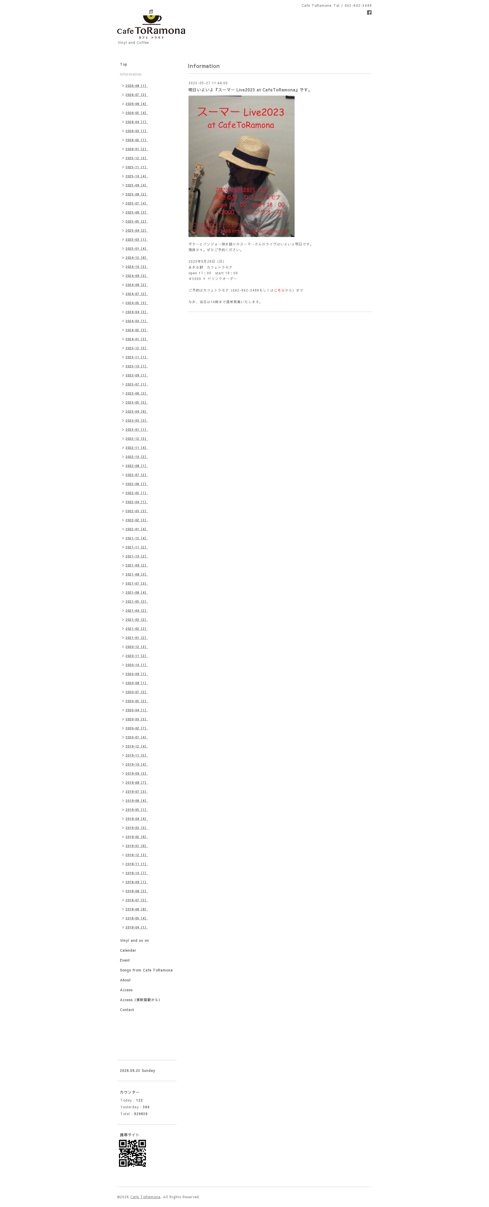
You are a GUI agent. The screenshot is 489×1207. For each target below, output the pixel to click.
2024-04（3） (137, 312)
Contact (127, 1009)
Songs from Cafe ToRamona (146, 970)
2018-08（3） (137, 891)
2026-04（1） (137, 122)
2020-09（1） (137, 674)
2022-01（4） (137, 529)
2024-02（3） (137, 330)
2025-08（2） (137, 194)
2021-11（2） (137, 547)
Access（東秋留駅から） (141, 999)
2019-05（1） (137, 809)
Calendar (128, 950)
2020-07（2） (137, 692)
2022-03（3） (137, 511)
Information (131, 74)
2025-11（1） (137, 167)
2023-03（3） (137, 420)
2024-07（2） (137, 294)
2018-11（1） (137, 864)
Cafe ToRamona (145, 1197)
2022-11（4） (137, 447)
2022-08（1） (137, 466)
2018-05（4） (137, 918)
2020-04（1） (137, 710)
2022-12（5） (137, 438)
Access (126, 990)
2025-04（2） (137, 230)
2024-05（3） (137, 303)
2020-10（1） (137, 665)
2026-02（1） (137, 140)
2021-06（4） (137, 592)
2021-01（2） (137, 637)
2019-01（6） (137, 846)
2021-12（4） (137, 538)
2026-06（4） (137, 104)
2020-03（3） (137, 719)
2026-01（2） (137, 149)
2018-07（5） (137, 900)
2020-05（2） (137, 701)
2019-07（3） (137, 791)
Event (125, 960)
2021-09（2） (137, 565)
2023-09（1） (137, 375)
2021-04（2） (137, 610)
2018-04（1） (137, 927)
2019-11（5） (137, 755)
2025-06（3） (137, 212)
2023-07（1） (137, 384)
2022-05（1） (137, 493)
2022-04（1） (137, 502)
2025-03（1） (137, 239)
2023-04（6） (137, 411)
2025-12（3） (137, 158)
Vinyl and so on (134, 940)
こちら (279, 290)
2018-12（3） (137, 855)
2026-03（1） (137, 131)
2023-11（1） (137, 357)
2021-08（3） (137, 574)
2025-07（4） (137, 203)
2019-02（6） (137, 837)
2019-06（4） (137, 800)
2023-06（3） (137, 393)
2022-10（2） (137, 456)
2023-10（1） (137, 366)
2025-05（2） (137, 221)
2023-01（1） (137, 429)
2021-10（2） (137, 556)
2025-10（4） (137, 176)
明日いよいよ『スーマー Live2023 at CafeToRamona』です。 (250, 89)
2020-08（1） (137, 683)
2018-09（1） (137, 882)
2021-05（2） (137, 601)
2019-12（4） (137, 746)
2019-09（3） (137, 773)
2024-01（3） (137, 339)
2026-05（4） (137, 113)
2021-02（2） (137, 628)
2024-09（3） (137, 275)
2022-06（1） (137, 484)
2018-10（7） (137, 873)
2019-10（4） (137, 764)
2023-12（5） (137, 348)
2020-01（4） (137, 737)
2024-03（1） (137, 321)
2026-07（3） (137, 94)
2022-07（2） (137, 475)
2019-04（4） (137, 818)
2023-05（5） (137, 402)
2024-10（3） (137, 266)
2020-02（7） (137, 728)
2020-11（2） (137, 656)
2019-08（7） (137, 782)
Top (123, 64)
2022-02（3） (137, 520)
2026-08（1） (137, 85)
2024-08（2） (137, 285)
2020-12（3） (137, 647)
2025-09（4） (137, 185)
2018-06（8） (137, 909)
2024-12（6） (137, 257)
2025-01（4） (137, 248)
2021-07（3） (137, 583)
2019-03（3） (137, 827)
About (125, 980)
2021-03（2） (137, 619)
